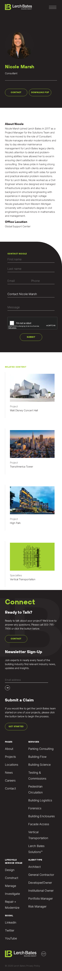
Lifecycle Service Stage (13, 861)
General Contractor (41, 874)
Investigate (12, 893)
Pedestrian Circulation (35, 789)
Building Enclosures (41, 816)
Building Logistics (40, 800)
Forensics (34, 808)
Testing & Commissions (37, 775)
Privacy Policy (33, 965)
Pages (8, 741)
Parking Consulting (41, 748)
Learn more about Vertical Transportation (31, 565)
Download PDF (40, 92)
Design (9, 870)
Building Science (39, 764)
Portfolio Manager (40, 898)
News (9, 772)
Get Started (16, 726)
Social (9, 915)
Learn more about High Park (31, 509)
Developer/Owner (40, 882)
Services (33, 741)
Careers (10, 780)
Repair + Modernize (12, 904)
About (9, 748)
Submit (31, 337)
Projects (10, 756)
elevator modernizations (37, 140)
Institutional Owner (41, 890)
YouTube (11, 938)
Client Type (35, 859)
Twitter (9, 930)
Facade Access (38, 824)
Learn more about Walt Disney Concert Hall (31, 396)
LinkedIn (10, 922)
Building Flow (37, 756)
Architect (34, 867)
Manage (10, 886)
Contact (16, 92)
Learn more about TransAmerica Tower (31, 452)
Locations (11, 764)
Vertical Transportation (38, 835)
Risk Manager (37, 906)
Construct (11, 878)
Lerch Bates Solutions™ (36, 849)
